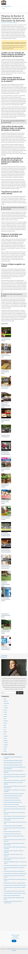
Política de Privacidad (15, 935)
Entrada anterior (3, 655)
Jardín (5, 727)
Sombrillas (6, 744)
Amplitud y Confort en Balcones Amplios (11, 804)
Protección (6, 742)
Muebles (5, 731)
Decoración (4, 22)
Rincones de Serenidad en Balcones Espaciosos (13, 802)
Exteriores (6, 720)
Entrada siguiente (4, 657)
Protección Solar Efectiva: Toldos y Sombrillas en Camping (14, 893)
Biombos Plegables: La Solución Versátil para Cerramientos (15, 816)
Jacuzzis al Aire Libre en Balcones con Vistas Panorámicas (15, 806)
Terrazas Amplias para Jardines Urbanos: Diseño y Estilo (14, 891)
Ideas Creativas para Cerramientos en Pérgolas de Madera (14, 883)
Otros (5, 733)
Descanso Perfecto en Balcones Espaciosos (12, 831)
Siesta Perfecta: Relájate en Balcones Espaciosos (13, 762)
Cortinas (5, 705)
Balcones (5, 701)
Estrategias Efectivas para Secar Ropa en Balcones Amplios (15, 885)
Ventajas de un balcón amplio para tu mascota (12, 833)
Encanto (5, 714)
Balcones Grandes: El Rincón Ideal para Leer (12, 895)
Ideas (5, 725)
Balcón (5, 699)
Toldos (5, 749)
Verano (5, 751)
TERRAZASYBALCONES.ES (6, 6)
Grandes (5, 723)
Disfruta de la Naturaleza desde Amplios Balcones (13, 760)
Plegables (5, 740)
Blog (14, 940)
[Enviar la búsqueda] (17, 692)
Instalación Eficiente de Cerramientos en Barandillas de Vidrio (15, 873)
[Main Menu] (3, 9)
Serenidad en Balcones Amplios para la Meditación (13, 825)
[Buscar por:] (9, 692)
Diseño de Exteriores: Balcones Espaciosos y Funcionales (14, 774)
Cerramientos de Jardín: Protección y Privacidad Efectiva (14, 871)
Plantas (5, 738)
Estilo (5, 718)
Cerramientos (6, 703)
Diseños (5, 712)
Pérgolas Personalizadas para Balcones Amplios (13, 795)
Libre (5, 729)
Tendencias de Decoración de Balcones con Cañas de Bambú (15, 865)
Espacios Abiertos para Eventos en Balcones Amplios (14, 793)
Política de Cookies (15, 938)
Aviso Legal (15, 936)
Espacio (5, 716)
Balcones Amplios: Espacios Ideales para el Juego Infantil (14, 780)
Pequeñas (6, 736)
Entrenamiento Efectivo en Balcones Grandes (12, 800)
